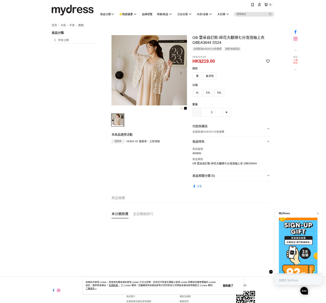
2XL (208, 92)
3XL (219, 92)
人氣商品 (295, 61)
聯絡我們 (184, 301)
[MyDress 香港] (73, 10)
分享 (199, 186)
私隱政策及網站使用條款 (138, 301)
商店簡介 (130, 296)
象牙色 (210, 75)
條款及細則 (185, 296)
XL (197, 92)
